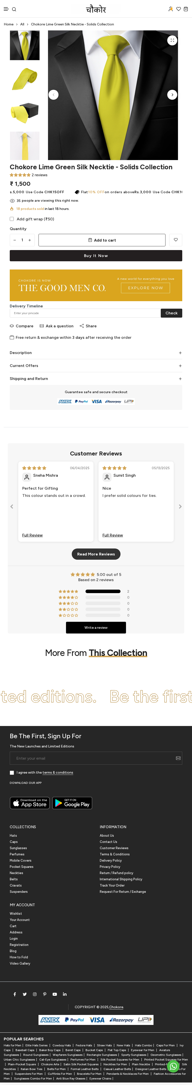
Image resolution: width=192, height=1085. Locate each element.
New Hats (124, 1045)
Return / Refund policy (116, 873)
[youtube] (55, 994)
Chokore (116, 1007)
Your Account (20, 920)
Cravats (16, 885)
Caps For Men (166, 1045)
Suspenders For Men (29, 1074)
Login (14, 938)
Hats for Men (12, 1045)
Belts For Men (56, 1069)
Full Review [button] (32, 535)
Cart (13, 926)
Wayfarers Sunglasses (67, 1055)
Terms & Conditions (115, 854)
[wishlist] (178, 8)
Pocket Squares (22, 867)
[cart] (186, 8)
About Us (107, 835)
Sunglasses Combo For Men (33, 1078)
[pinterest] (45, 994)
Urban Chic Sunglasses (19, 1059)
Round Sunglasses (35, 1055)
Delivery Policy (111, 860)
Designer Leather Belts (150, 1069)
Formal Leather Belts (85, 1069)
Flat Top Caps (117, 1050)
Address (16, 932)
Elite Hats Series (37, 1045)
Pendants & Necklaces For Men (128, 1074)
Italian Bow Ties (32, 1069)
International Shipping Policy (121, 879)
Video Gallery (20, 963)
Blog (13, 951)
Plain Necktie (141, 1064)
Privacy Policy (110, 867)
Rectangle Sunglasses (102, 1055)
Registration (19, 945)
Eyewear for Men (143, 1050)
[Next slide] (180, 507)
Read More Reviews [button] (96, 554)
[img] (34, 468)
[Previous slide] (12, 507)
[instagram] (35, 994)
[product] (172, 40)
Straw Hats (104, 1045)
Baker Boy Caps (50, 1050)
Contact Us (108, 842)
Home (9, 24)
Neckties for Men (116, 1064)
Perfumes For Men (83, 1059)
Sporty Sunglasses (133, 1055)
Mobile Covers (21, 860)
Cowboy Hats (62, 1045)
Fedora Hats (84, 1045)
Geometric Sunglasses (165, 1055)
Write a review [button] (96, 628)
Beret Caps (73, 1050)
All (22, 24)
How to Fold (19, 957)
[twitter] (25, 994)
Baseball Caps (25, 1050)
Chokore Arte (50, 1064)
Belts (14, 879)
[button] (6, 9)
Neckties (16, 873)
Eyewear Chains (100, 1078)
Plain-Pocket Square (22, 1064)
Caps (14, 842)
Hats (13, 835)
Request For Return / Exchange (123, 892)
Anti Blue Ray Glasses (70, 1078)
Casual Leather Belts (117, 1069)
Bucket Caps (95, 1050)
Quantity (18, 228)
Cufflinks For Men (60, 1074)
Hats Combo (143, 1045)
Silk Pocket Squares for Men (120, 1059)
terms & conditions (57, 772)
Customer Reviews (114, 848)
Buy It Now (96, 255)
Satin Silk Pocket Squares (81, 1064)
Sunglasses (18, 848)
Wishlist (16, 913)
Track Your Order (112, 885)
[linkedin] (65, 994)
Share (91, 326)
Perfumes (17, 854)
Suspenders (19, 892)
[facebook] (15, 994)
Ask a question (60, 326)
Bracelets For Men (89, 1074)
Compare (25, 326)
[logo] (96, 8)
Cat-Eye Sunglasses (52, 1059)
